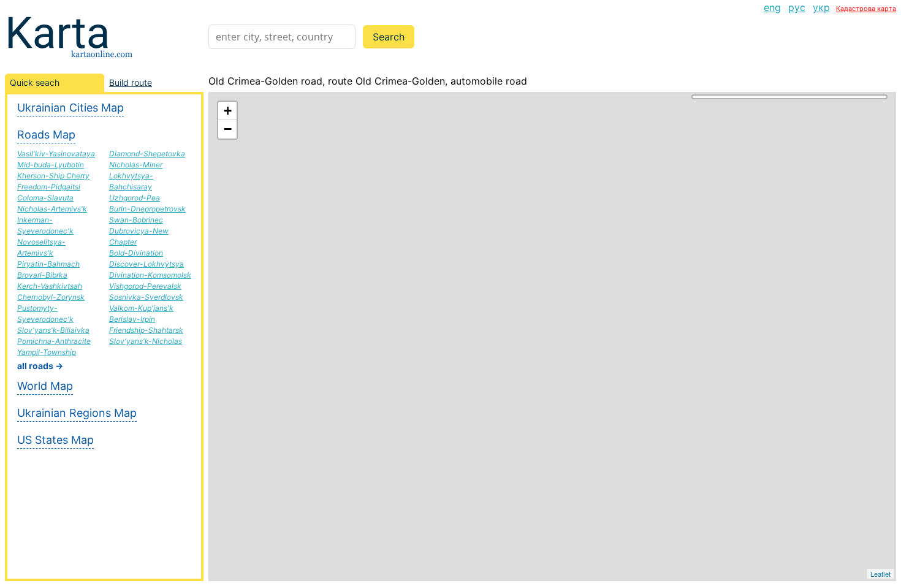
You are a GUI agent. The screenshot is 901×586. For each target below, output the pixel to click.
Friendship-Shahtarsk (146, 330)
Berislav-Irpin (132, 319)
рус (796, 7)
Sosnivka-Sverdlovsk (146, 297)
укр (821, 7)
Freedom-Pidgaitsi (48, 186)
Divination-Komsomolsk (150, 275)
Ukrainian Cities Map (70, 107)
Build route (130, 82)
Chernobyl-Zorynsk (51, 297)
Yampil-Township (46, 352)
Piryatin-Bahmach (48, 263)
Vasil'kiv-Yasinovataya (56, 153)
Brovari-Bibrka (42, 275)
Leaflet (880, 574)
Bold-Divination (136, 252)
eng (772, 7)
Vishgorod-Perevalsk (145, 286)
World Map (45, 385)
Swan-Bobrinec (136, 219)
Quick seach (34, 82)
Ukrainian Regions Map (77, 412)
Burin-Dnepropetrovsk (147, 208)
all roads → (40, 365)
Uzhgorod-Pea (134, 197)
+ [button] (228, 110)
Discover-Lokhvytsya (146, 263)
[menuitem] (772, 7)
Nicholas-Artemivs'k (52, 208)
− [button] (228, 129)
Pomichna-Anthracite (54, 341)
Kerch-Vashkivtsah (49, 286)
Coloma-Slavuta (45, 197)
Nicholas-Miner (135, 164)
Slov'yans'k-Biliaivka (53, 330)
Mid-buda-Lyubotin (50, 164)
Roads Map (46, 134)
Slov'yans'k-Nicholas (145, 341)
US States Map (55, 439)
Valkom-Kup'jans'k (141, 308)
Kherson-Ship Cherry (53, 175)
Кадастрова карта (866, 8)
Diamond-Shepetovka (147, 153)
